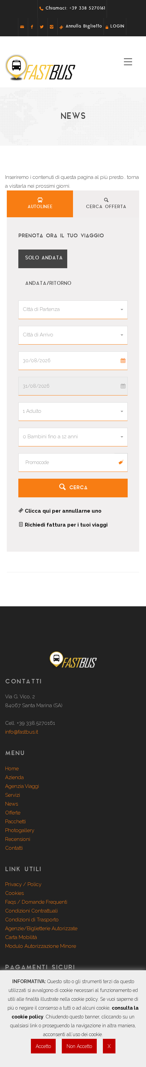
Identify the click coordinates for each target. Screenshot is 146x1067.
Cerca (77, 488)
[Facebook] (32, 26)
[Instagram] (52, 26)
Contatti (14, 848)
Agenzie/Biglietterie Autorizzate (41, 928)
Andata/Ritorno (47, 284)
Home (12, 769)
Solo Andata (43, 258)
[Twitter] (42, 26)
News (11, 804)
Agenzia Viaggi (22, 786)
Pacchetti (15, 821)
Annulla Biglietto (82, 26)
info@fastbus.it (21, 732)
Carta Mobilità (21, 937)
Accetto (43, 1046)
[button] (73, 309)
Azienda (14, 777)
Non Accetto (79, 1046)
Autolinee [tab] (40, 207)
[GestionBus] (73, 667)
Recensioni (17, 839)
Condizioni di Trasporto (32, 920)
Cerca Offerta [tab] (106, 207)
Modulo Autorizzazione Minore (40, 946)
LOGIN (116, 26)
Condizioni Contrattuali (31, 911)
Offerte (12, 813)
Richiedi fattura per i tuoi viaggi (65, 525)
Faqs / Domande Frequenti (36, 902)
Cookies (14, 893)
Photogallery (19, 830)
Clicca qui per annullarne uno (62, 511)
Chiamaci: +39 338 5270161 (74, 8)
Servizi (12, 795)
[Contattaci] (22, 26)
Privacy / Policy (23, 884)
